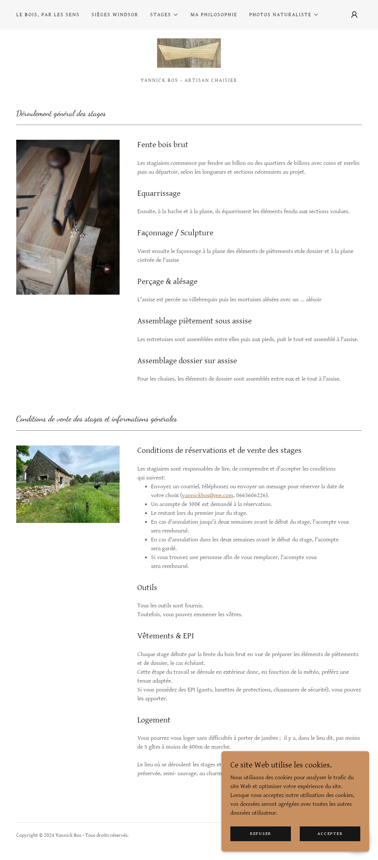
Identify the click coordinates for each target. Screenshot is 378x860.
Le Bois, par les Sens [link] (48, 15)
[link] (189, 56)
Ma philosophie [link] (213, 15)
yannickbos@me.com (207, 495)
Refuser (260, 833)
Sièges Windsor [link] (115, 15)
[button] (164, 14)
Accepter (330, 833)
